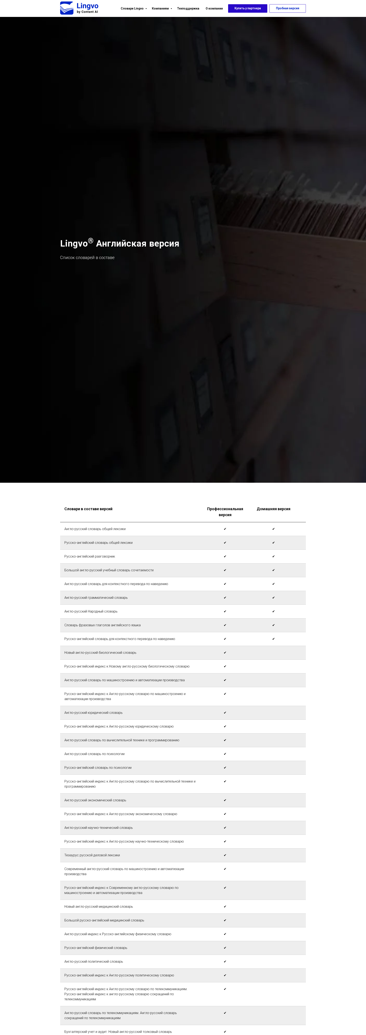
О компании (214, 8)
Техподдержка (188, 8)
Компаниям (160, 8)
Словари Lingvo (132, 8)
